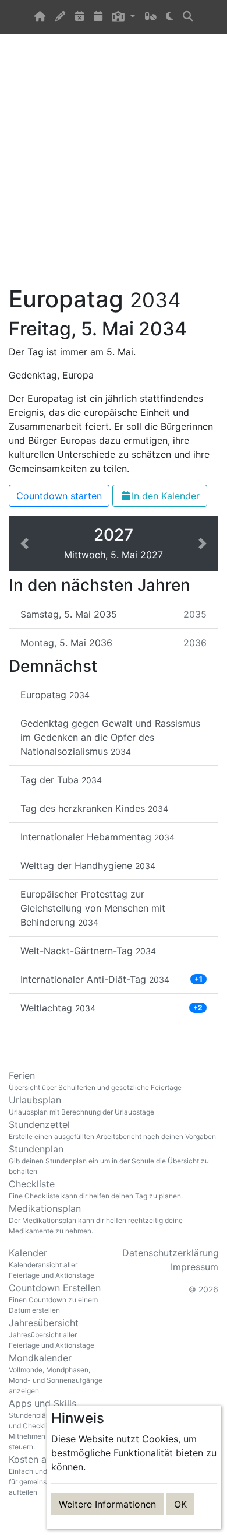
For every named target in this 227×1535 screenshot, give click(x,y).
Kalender (51, 1263)
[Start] (40, 17)
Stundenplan (109, 1159)
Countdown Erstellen (55, 1298)
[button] (123, 17)
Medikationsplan (96, 1219)
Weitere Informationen (107, 1504)
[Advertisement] (113, 167)
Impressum (194, 1267)
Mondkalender (55, 1373)
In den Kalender (166, 496)
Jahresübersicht (51, 1333)
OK (180, 1504)
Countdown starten (59, 496)
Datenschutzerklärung (170, 1253)
